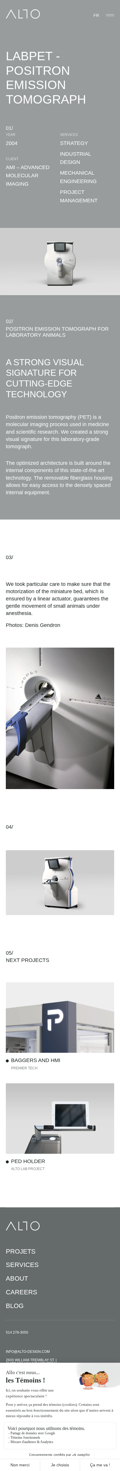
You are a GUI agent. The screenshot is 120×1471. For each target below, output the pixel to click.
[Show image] (60, 882)
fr (96, 15)
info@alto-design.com (28, 1351)
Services (22, 1264)
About (17, 1278)
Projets (21, 1251)
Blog (15, 1305)
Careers (21, 1292)
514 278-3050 (17, 1332)
